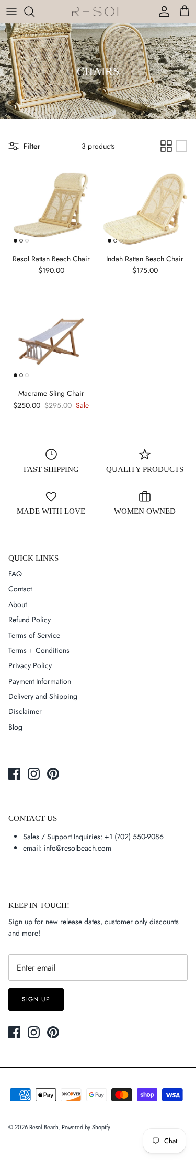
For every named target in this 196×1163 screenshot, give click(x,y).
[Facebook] (14, 774)
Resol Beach (44, 1127)
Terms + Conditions (39, 650)
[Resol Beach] (98, 12)
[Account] (161, 11)
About (17, 604)
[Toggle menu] (11, 11)
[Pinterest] (53, 774)
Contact (20, 589)
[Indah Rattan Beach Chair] (145, 205)
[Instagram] (34, 774)
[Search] (34, 11)
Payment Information (39, 681)
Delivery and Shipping (42, 696)
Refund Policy (29, 619)
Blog (15, 727)
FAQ (15, 573)
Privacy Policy (30, 665)
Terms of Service (34, 635)
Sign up (36, 999)
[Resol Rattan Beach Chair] (51, 205)
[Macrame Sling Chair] (51, 340)
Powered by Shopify (86, 1127)
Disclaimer (25, 711)
